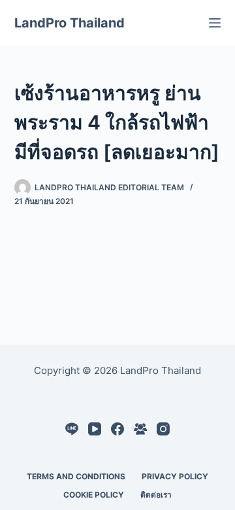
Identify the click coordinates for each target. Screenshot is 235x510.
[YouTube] (94, 428)
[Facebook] (117, 428)
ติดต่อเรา (156, 495)
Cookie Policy (93, 495)
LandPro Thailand (69, 23)
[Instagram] (163, 428)
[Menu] (215, 23)
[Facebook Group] (140, 428)
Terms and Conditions (76, 476)
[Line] (71, 428)
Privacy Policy (175, 476)
